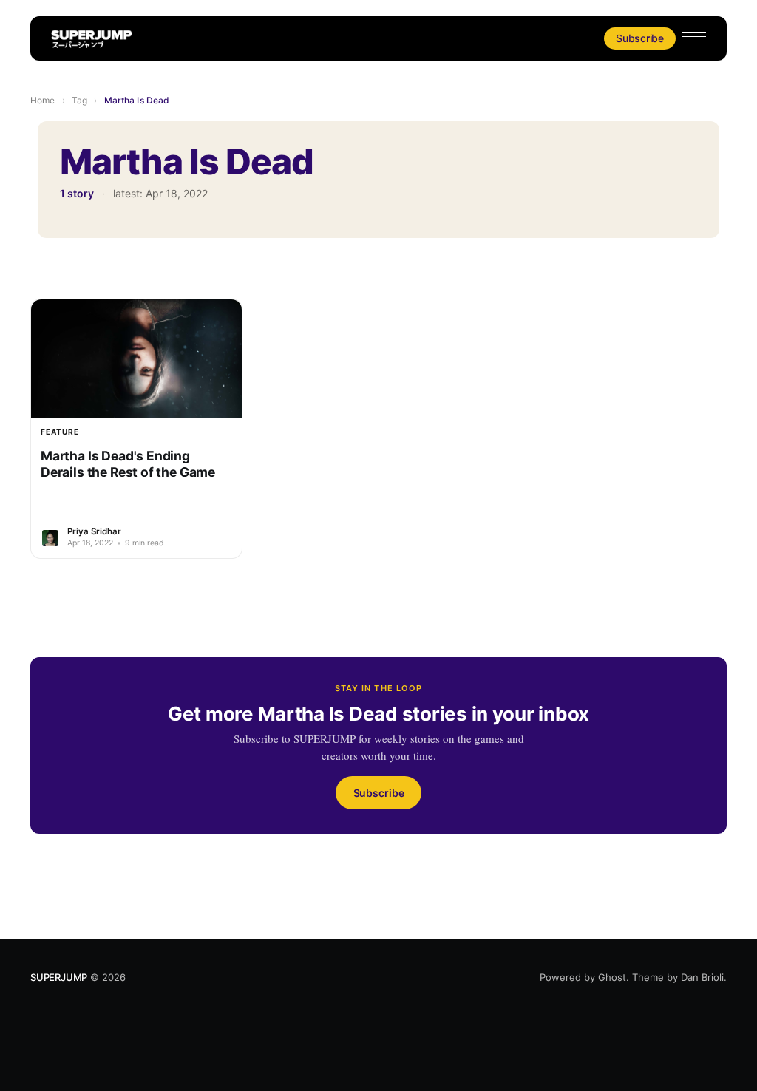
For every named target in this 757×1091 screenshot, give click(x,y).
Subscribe (640, 38)
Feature (60, 431)
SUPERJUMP (58, 977)
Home (42, 100)
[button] (694, 36)
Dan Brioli (702, 977)
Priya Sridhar (94, 531)
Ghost (612, 977)
